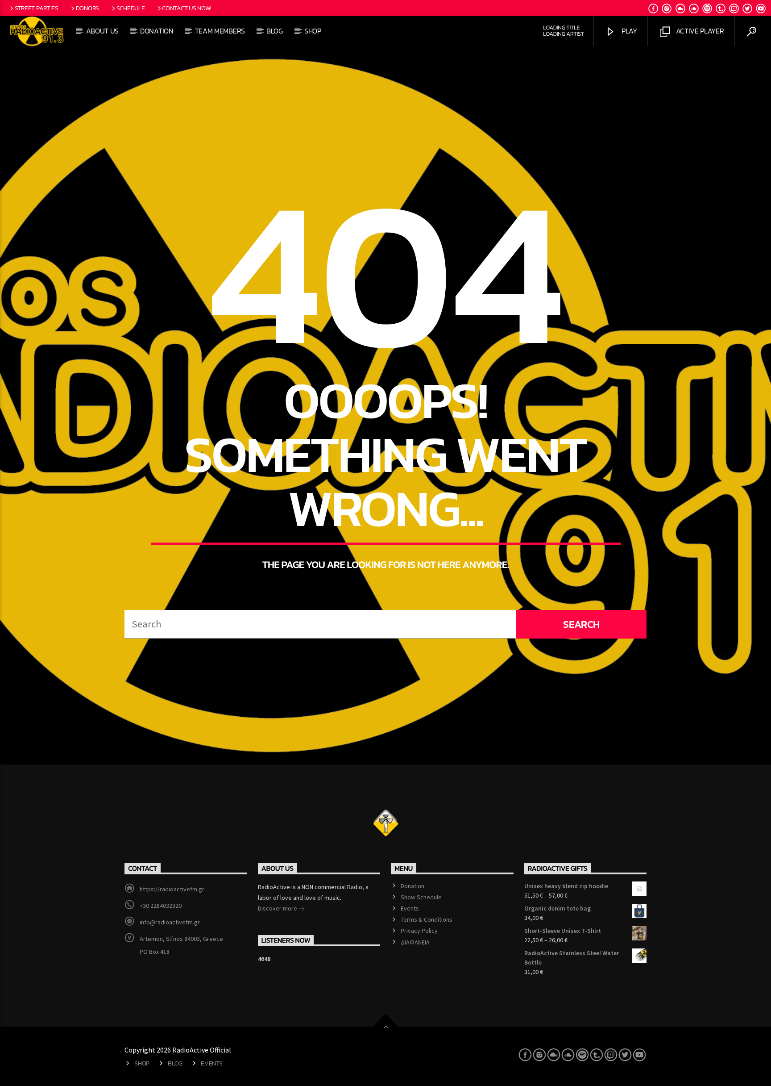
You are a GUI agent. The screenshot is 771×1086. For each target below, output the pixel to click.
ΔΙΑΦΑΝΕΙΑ (415, 942)
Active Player (699, 30)
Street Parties (36, 8)
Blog (274, 30)
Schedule (130, 8)
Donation (156, 30)
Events (410, 908)
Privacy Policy (419, 931)
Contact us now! (186, 8)
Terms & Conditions (426, 919)
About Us (102, 30)
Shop (312, 30)
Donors (87, 8)
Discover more (278, 908)
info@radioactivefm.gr (170, 922)
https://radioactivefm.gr (172, 889)
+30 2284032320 (161, 906)
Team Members (220, 30)
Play (628, 30)
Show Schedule (421, 897)
